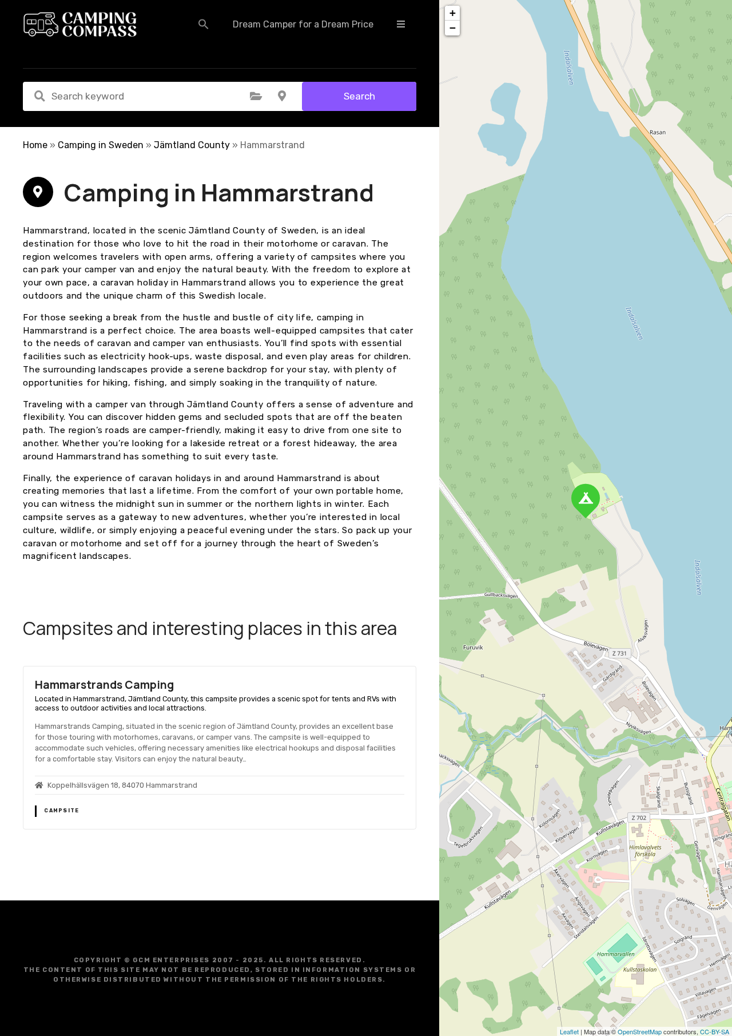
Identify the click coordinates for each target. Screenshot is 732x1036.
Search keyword (39, 96)
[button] (203, 24)
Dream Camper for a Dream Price (303, 24)
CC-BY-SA (714, 1031)
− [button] (452, 28)
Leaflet (569, 1031)
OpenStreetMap (640, 1031)
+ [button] (452, 13)
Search (359, 96)
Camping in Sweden (101, 145)
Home (35, 145)
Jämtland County (192, 145)
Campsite (61, 810)
